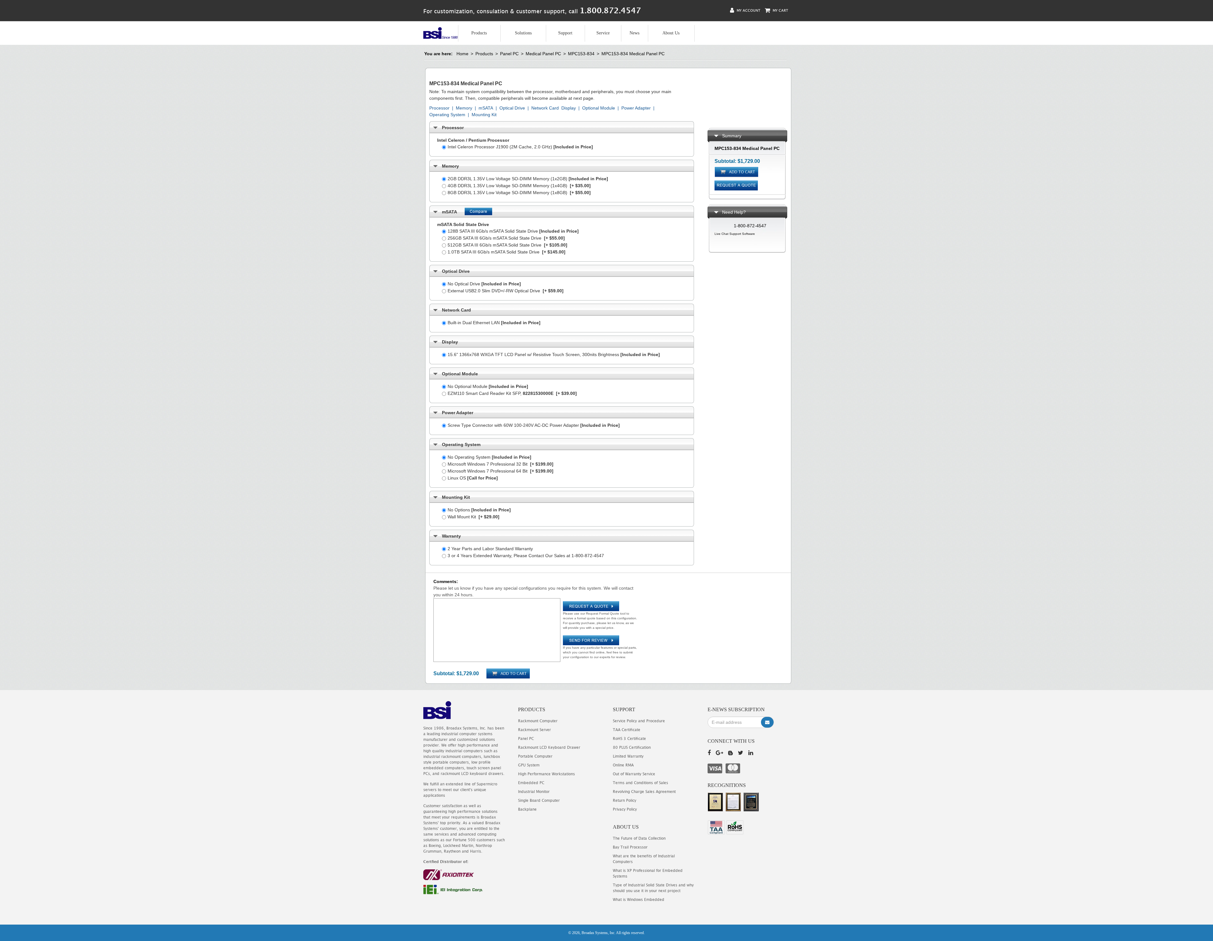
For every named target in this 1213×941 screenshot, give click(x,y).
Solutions (523, 33)
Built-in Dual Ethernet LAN (494, 322)
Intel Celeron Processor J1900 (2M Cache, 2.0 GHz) (520, 146)
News (634, 33)
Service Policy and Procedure (639, 720)
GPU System (529, 765)
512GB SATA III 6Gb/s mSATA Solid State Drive (507, 244)
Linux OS (473, 477)
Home (462, 53)
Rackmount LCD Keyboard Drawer (549, 747)
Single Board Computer (539, 800)
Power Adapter (636, 107)
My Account (748, 10)
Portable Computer (535, 756)
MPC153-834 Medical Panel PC (633, 53)
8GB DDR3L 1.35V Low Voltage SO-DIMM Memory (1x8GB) (519, 192)
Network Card (545, 107)
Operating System (447, 114)
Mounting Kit (484, 114)
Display (568, 107)
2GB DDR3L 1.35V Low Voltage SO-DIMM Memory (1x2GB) (528, 178)
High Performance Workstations (546, 773)
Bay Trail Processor (630, 847)
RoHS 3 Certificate (629, 738)
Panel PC (509, 53)
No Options (479, 509)
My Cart (780, 10)
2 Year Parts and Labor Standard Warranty (490, 548)
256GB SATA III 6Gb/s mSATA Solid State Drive (506, 238)
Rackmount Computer (538, 720)
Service (603, 33)
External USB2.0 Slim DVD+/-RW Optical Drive (506, 290)
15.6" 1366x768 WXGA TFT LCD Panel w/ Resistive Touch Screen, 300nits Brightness (554, 354)
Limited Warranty (628, 756)
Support (565, 33)
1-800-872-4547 (750, 225)
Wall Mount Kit (473, 516)
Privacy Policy (625, 809)
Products (479, 33)
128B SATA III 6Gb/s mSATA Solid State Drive (513, 231)
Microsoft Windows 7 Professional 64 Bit (500, 470)
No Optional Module (488, 386)
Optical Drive (512, 107)
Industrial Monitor (534, 791)
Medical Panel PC (543, 53)
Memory (464, 107)
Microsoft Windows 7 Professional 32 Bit (500, 464)
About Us (670, 33)
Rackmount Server (534, 729)
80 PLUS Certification (632, 747)
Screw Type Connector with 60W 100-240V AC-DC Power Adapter (534, 425)
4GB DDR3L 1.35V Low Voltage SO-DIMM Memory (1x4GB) (519, 185)
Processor (439, 107)
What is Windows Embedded (638, 899)
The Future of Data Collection (639, 838)
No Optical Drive (484, 283)
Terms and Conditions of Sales (640, 782)
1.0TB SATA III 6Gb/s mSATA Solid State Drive (506, 251)
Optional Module (598, 107)
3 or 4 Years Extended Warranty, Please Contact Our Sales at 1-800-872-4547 (526, 555)
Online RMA (623, 765)
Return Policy (624, 800)
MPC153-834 (581, 53)
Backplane (527, 809)
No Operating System (489, 457)
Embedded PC (531, 782)
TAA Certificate (626, 729)
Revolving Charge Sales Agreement (644, 791)
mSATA (486, 107)
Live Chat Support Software (735, 233)
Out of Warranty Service (634, 773)
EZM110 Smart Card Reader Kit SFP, (512, 393)
